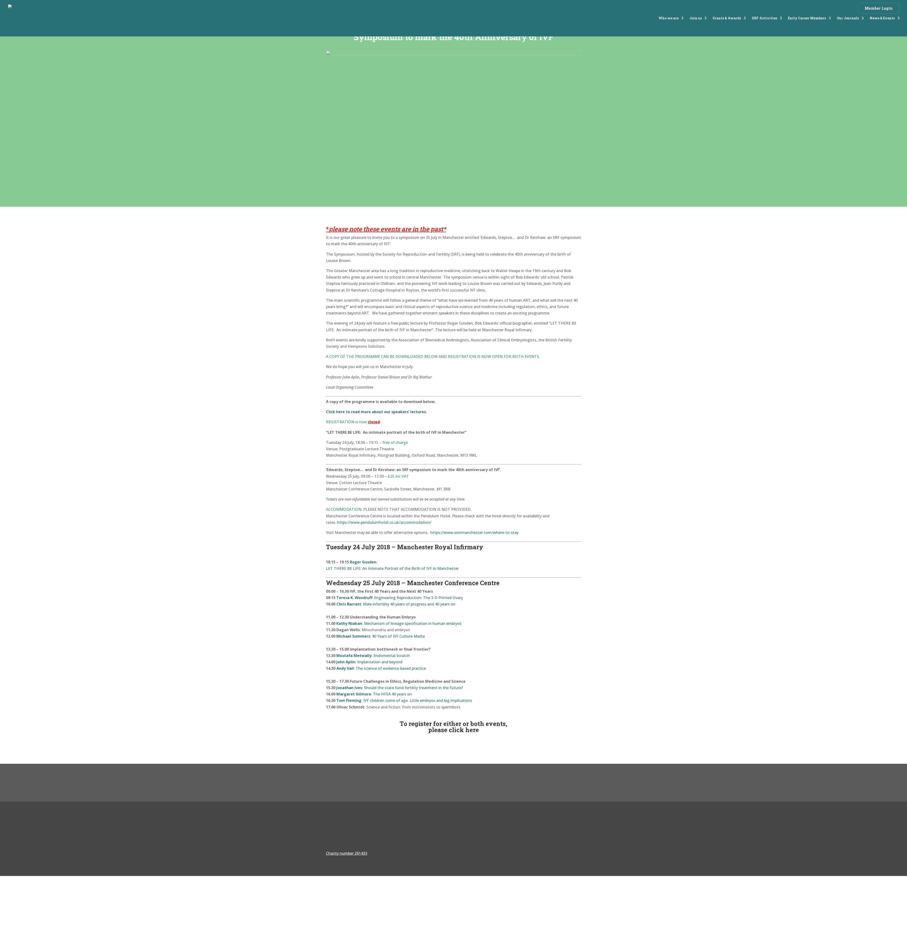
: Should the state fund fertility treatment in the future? (399, 687)
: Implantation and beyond (369, 662)
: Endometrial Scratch (373, 655)
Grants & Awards (727, 18)
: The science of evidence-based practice (381, 668)
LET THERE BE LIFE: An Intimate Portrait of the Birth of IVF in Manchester (392, 568)
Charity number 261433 (346, 853)
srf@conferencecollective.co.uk (533, 849)
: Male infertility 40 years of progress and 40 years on (395, 604)
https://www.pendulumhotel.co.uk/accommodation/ (384, 522)
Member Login (879, 8)
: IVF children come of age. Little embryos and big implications (404, 700)
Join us (695, 18)
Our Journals (848, 18)
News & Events (882, 18)
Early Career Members (807, 18)
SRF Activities (764, 18)
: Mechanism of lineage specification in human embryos (399, 623)
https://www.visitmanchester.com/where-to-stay (474, 532)
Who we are (669, 18)
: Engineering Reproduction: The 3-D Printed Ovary (399, 597)
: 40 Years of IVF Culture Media (380, 636)
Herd (576, 898)
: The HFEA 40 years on (374, 694)
